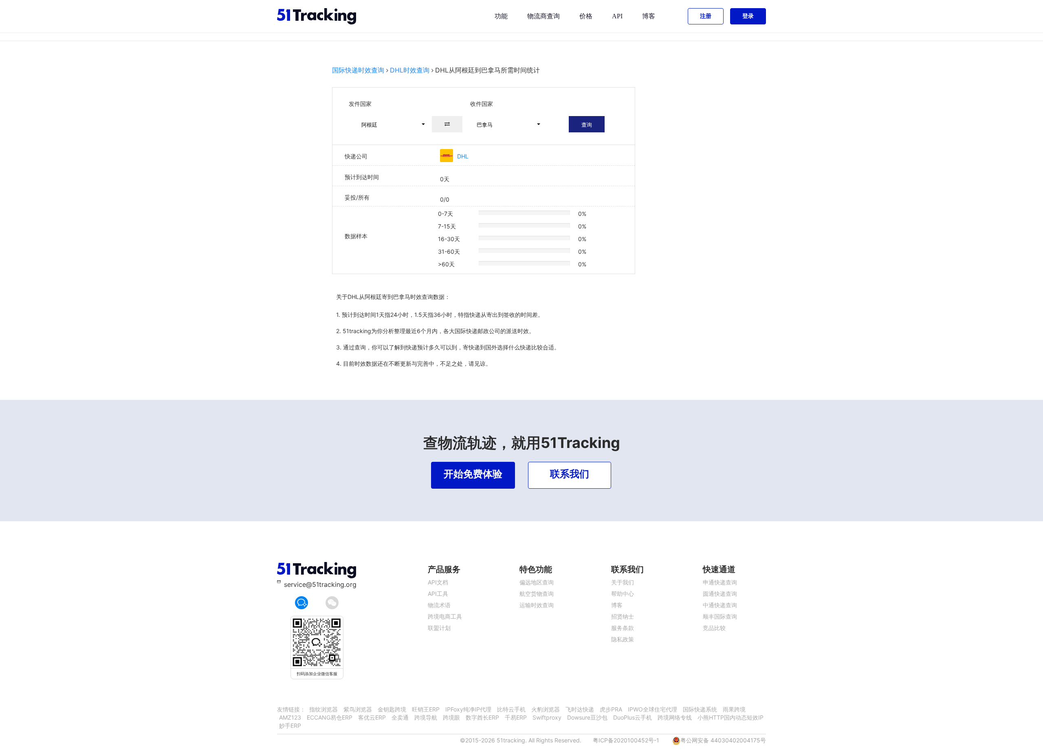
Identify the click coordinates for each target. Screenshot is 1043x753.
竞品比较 (714, 627)
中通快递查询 (720, 605)
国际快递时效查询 (358, 70)
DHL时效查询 (409, 70)
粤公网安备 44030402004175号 (723, 740)
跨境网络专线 (675, 717)
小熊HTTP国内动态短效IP (731, 717)
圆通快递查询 (720, 593)
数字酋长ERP (482, 717)
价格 (585, 16)
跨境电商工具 (445, 616)
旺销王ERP (426, 709)
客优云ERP (372, 717)
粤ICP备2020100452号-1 (626, 740)
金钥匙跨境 (392, 709)
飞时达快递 (580, 709)
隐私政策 (622, 639)
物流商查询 (543, 16)
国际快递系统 (700, 709)
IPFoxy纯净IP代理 (468, 709)
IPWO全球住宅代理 (652, 709)
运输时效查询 (536, 605)
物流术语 (439, 605)
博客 (648, 16)
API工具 (438, 593)
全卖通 (400, 717)
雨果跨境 (734, 709)
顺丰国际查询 (720, 616)
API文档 (438, 582)
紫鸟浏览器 (357, 709)
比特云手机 (511, 709)
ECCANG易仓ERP (329, 717)
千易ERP (516, 717)
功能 (501, 16)
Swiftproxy (547, 717)
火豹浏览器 (545, 709)
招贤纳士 (622, 616)
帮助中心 (622, 593)
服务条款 (622, 627)
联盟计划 (439, 627)
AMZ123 (290, 717)
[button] (389, 124)
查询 (586, 124)
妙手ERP (290, 725)
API (617, 16)
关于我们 (622, 582)
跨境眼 (451, 717)
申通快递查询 (720, 582)
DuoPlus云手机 (632, 717)
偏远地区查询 (536, 582)
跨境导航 (425, 717)
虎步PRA (611, 709)
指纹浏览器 (323, 709)
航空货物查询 (536, 593)
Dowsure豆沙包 (587, 717)
